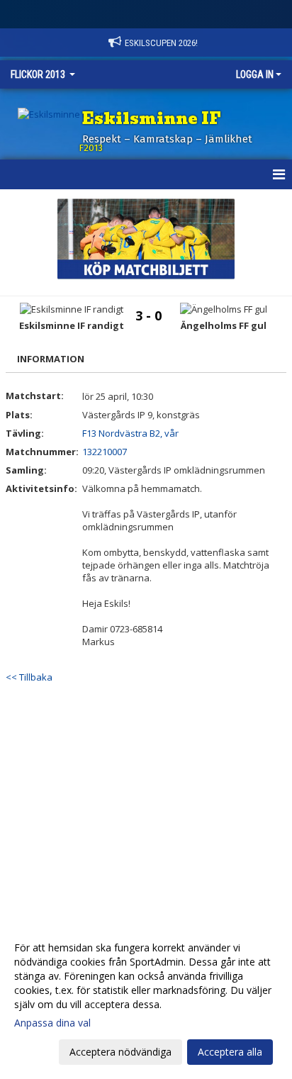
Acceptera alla (230, 1051)
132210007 (104, 451)
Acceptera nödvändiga (120, 1051)
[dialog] (146, 999)
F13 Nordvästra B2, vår (130, 433)
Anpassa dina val (52, 1023)
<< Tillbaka (29, 677)
